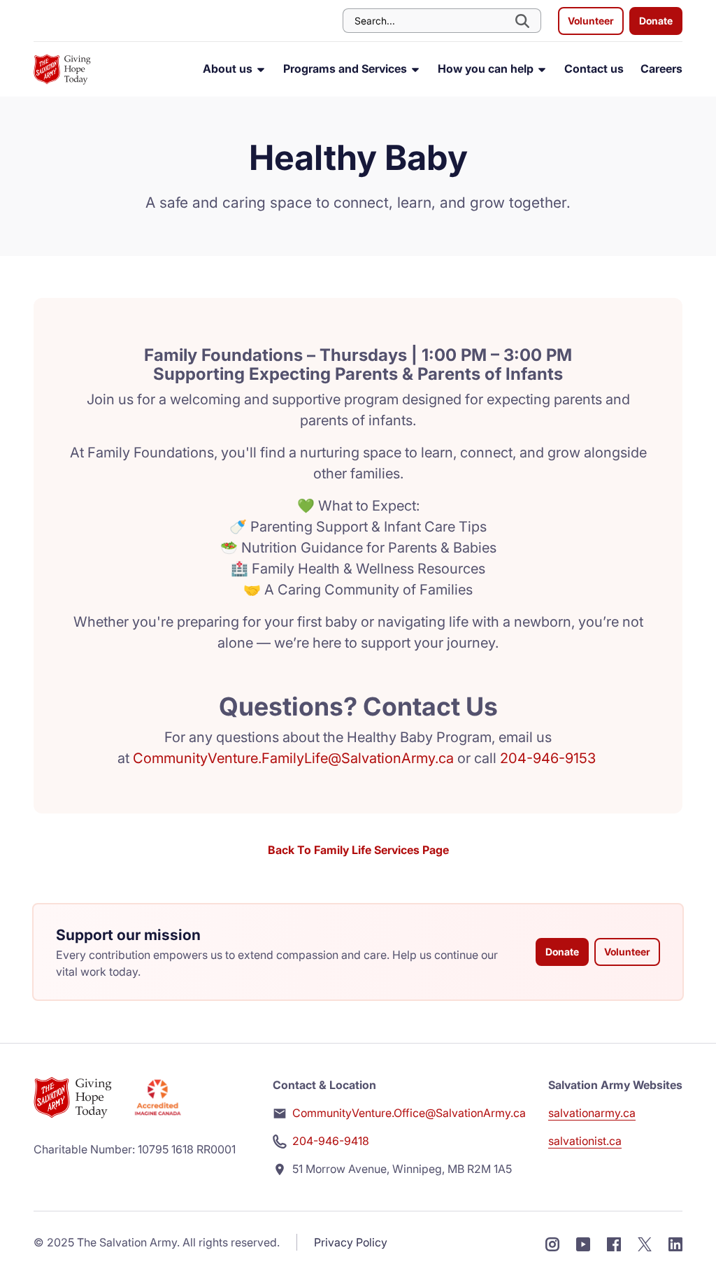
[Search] (524, 20)
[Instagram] (552, 1242)
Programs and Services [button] (346, 69)
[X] (645, 1242)
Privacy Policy (350, 1242)
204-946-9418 (330, 1141)
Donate (656, 21)
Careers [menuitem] (661, 69)
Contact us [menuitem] (594, 69)
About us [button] (229, 69)
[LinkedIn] (675, 1242)
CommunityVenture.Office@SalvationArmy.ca (409, 1113)
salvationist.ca (585, 1141)
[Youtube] (583, 1242)
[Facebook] (614, 1242)
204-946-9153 (548, 758)
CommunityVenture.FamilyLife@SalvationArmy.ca (293, 758)
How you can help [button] (487, 69)
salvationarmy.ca (592, 1113)
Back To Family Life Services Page (358, 850)
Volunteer (591, 21)
